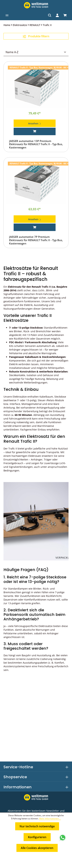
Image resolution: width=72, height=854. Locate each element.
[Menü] (6, 15)
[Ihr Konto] (57, 15)
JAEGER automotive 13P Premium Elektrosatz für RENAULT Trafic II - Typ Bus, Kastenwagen (36, 144)
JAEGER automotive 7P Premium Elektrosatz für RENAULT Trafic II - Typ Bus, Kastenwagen (36, 240)
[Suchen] (49, 15)
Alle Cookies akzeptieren (37, 848)
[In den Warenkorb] (35, 131)
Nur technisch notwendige (37, 826)
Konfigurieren (37, 837)
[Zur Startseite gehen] (36, 5)
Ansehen (33, 123)
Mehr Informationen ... (50, 818)
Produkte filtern (38, 36)
